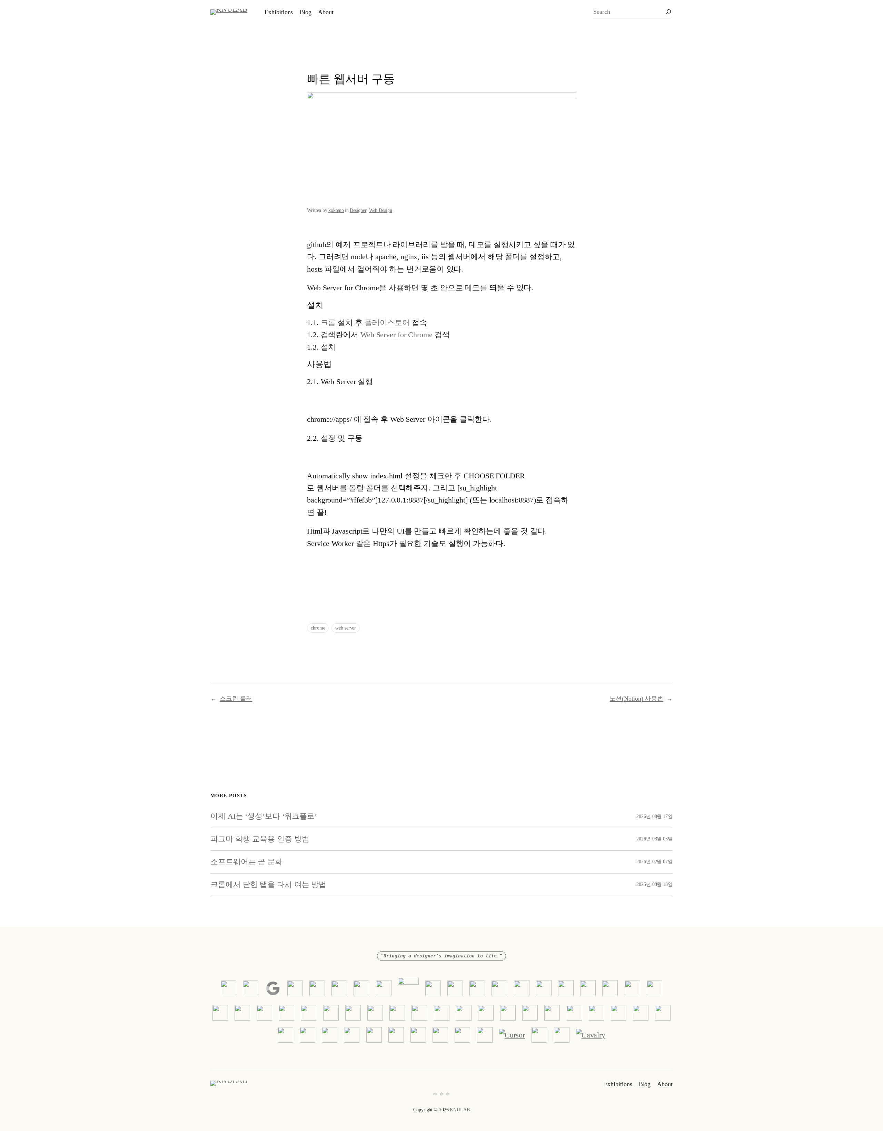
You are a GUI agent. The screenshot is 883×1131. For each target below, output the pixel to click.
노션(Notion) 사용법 (636, 698)
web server (345, 628)
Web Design (380, 210)
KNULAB (459, 1109)
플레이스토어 (387, 322)
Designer (358, 210)
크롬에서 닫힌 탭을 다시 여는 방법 (268, 884)
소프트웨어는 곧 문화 (246, 862)
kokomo (336, 210)
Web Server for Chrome (396, 334)
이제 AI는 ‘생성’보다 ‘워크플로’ (263, 816)
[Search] (668, 12)
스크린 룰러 (236, 698)
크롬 (328, 322)
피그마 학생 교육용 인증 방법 (259, 839)
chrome (318, 628)
